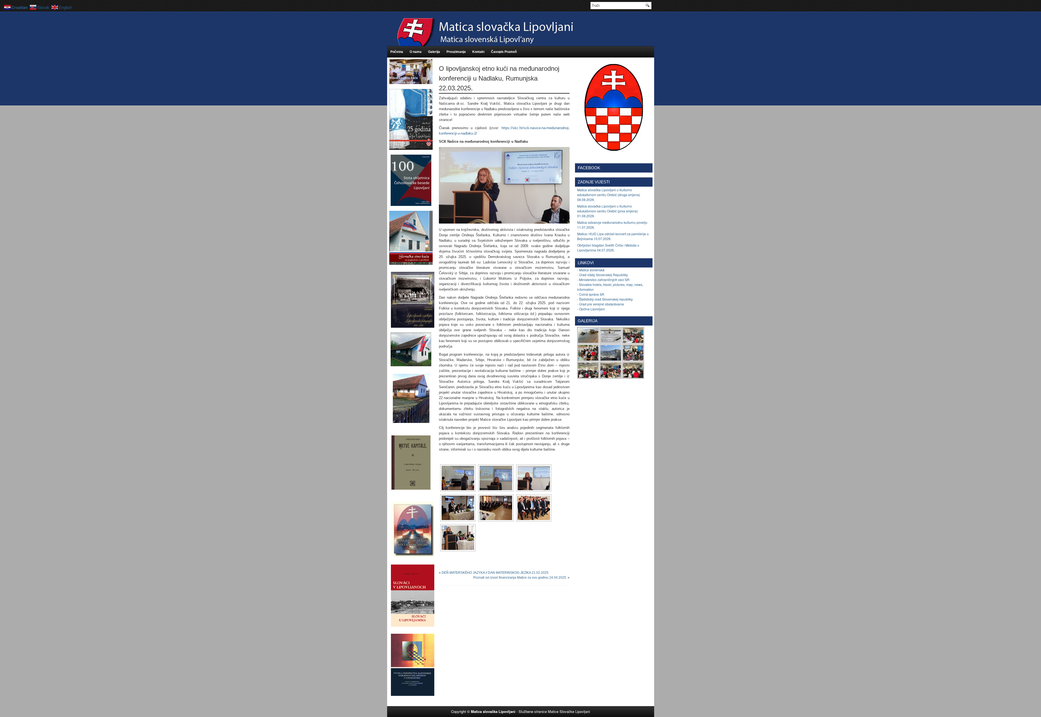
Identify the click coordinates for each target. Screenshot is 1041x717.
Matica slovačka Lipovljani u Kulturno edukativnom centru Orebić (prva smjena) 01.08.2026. (607, 211)
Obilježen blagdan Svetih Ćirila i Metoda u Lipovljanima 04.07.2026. (608, 247)
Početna (396, 52)
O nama (416, 52)
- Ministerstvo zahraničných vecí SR (603, 279)
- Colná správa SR (590, 294)
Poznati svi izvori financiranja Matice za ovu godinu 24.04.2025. (520, 577)
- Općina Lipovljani (591, 309)
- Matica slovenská (591, 269)
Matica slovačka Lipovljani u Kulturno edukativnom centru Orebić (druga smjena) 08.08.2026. (608, 194)
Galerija (434, 52)
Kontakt (478, 52)
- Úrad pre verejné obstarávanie (600, 304)
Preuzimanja (456, 52)
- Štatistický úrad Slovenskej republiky (605, 299)
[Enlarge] (562, 154)
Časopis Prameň (504, 52)
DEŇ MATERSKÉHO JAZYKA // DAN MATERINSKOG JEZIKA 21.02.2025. (495, 573)
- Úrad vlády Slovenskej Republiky (602, 274)
